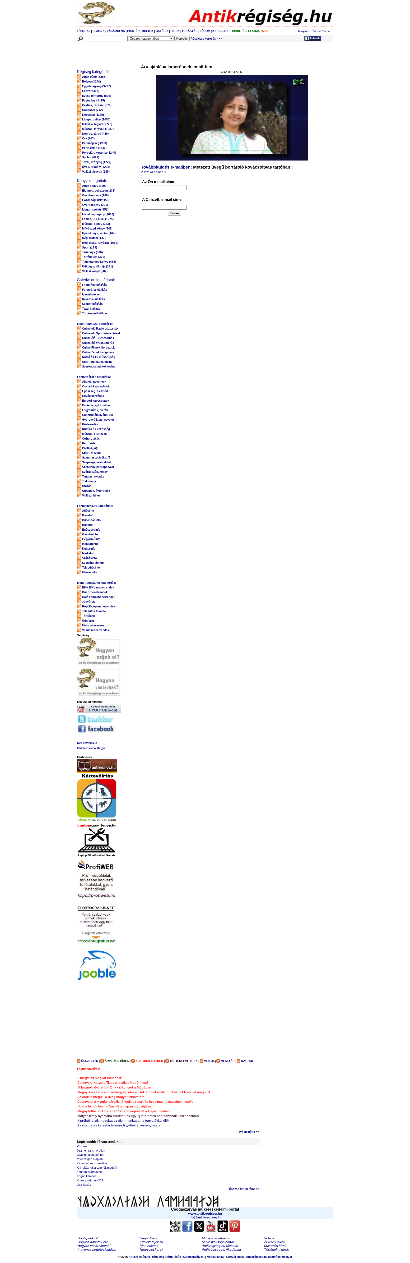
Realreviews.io (87, 743)
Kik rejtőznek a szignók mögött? (97, 1167)
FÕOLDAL (83, 31)
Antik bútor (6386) (94, 76)
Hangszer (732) (92, 110)
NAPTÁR (247, 1061)
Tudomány (89, 481)
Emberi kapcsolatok (95, 400)
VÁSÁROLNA (116, 31)
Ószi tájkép (84, 1184)
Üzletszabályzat (194, 1256)
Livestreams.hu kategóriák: (95, 324)
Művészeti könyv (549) (97, 228)
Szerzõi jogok (235, 1256)
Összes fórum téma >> (244, 1189)
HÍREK (175, 31)
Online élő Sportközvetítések (101, 333)
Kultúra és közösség (96, 429)
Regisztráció (321, 31)
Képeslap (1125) (93, 114)
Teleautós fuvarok (94, 611)
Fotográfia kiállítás (94, 289)
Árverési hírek (274, 1242)
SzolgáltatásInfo (93, 563)
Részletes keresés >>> (206, 38)
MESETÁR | (228, 1061)
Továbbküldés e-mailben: (166, 167)
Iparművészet (91, 294)
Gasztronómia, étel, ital (97, 415)
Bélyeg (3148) (91, 81)
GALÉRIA (162, 31)
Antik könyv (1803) (94, 186)
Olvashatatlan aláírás (90, 1155)
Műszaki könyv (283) (96, 223)
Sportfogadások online (97, 361)
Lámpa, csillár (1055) (96, 119)
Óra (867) (88, 138)
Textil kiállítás (91, 308)
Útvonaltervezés (93, 625)
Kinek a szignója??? (90, 1180)
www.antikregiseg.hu (205, 1213)
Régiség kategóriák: (94, 72)
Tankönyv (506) (92, 252)
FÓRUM (205, 31)
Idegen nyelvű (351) (95, 209)
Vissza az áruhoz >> (154, 172)
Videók (269, 1238)
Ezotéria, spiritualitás (96, 405)
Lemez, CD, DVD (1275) (98, 219)
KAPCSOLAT (221, 31)
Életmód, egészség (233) (98, 190)
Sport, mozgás (92, 453)
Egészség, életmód (95, 391)
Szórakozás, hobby (95, 471)
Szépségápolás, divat (96, 462)
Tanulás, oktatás (93, 476)
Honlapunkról (88, 1238)
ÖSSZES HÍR (89, 1061)
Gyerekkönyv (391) (95, 205)
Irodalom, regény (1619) (98, 214)
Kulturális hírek (275, 1246)
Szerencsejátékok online (98, 366)
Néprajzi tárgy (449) (95, 133)
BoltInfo (87, 525)
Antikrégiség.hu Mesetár (220, 1246)
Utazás (87, 486)
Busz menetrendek (95, 592)
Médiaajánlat (215, 1256)
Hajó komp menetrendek (98, 597)
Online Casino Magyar (92, 748)
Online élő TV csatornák (98, 338)
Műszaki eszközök (94, 434)
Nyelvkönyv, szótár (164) (99, 233)
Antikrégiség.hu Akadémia (221, 1249)
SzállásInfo (89, 558)
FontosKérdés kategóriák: (94, 377)
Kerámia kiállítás (93, 299)
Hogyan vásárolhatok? (94, 1246)
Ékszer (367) (90, 91)
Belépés (303, 31)
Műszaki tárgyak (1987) (98, 129)
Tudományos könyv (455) (99, 261)
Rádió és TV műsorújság (98, 357)
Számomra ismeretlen (91, 1150)
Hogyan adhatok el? (93, 1242)
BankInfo (88, 515)
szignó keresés (86, 1176)
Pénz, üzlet (89, 443)
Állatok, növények (94, 381)
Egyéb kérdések (93, 396)
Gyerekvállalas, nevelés (98, 419)
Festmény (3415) (93, 100)
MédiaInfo (88, 553)
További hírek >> (248, 1132)
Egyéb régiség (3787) (96, 86)
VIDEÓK (209, 1061)
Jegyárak (88, 601)
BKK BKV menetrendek (98, 587)
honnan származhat (89, 1172)
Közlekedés (90, 424)
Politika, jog (90, 448)
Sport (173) (89, 247)
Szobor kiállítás (92, 304)
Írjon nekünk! (149, 1246)
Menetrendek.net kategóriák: (96, 582)
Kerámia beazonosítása (92, 1163)
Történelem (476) (93, 257)
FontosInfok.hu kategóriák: (95, 506)
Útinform (88, 620)
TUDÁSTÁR (190, 31)
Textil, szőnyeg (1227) (96, 162)
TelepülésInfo (91, 567)
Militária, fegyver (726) (97, 124)
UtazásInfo (89, 572)
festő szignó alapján (90, 1159)
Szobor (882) (90, 157)
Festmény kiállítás (94, 285)
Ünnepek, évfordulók (96, 490)
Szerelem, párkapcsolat (98, 467)
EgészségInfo (91, 529)
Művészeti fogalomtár (218, 1242)
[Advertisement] (163, 53)
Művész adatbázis (215, 1238)
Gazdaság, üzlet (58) (95, 200)
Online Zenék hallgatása (98, 352)
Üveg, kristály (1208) (96, 167)
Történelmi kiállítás (95, 313)
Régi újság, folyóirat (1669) (100, 242)
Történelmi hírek (276, 1249)
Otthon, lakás (91, 438)
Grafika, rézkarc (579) (97, 105)
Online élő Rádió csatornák (100, 328)
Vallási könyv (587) (94, 271)
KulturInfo (88, 548)
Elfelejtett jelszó (151, 1242)
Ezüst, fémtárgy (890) (96, 95)
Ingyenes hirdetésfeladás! (97, 1249)
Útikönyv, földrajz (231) (97, 266)
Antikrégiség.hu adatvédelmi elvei (269, 1256)
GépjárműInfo (91, 539)
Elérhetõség (173, 1256)
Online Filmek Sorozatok (98, 347)
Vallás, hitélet (91, 495)
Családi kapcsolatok (96, 386)
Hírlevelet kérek (151, 1249)
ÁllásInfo (88, 510)
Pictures (82, 1146)
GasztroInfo (90, 534)
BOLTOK (148, 31)
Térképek (88, 616)
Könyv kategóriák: (92, 181)
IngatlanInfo (90, 544)
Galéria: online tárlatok (96, 280)
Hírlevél (157, 1256)
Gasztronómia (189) (95, 195)
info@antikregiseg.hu (205, 1217)
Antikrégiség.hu (140, 1256)
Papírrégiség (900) (94, 143)
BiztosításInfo (91, 520)
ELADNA (99, 31)
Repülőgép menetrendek (98, 606)
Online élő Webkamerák (98, 342)
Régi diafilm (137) (94, 238)
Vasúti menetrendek (95, 630)
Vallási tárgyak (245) (96, 171)
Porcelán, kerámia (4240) (99, 152)
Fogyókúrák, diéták (95, 410)
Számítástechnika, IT (96, 457)
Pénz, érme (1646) (94, 148)
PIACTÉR (133, 31)
